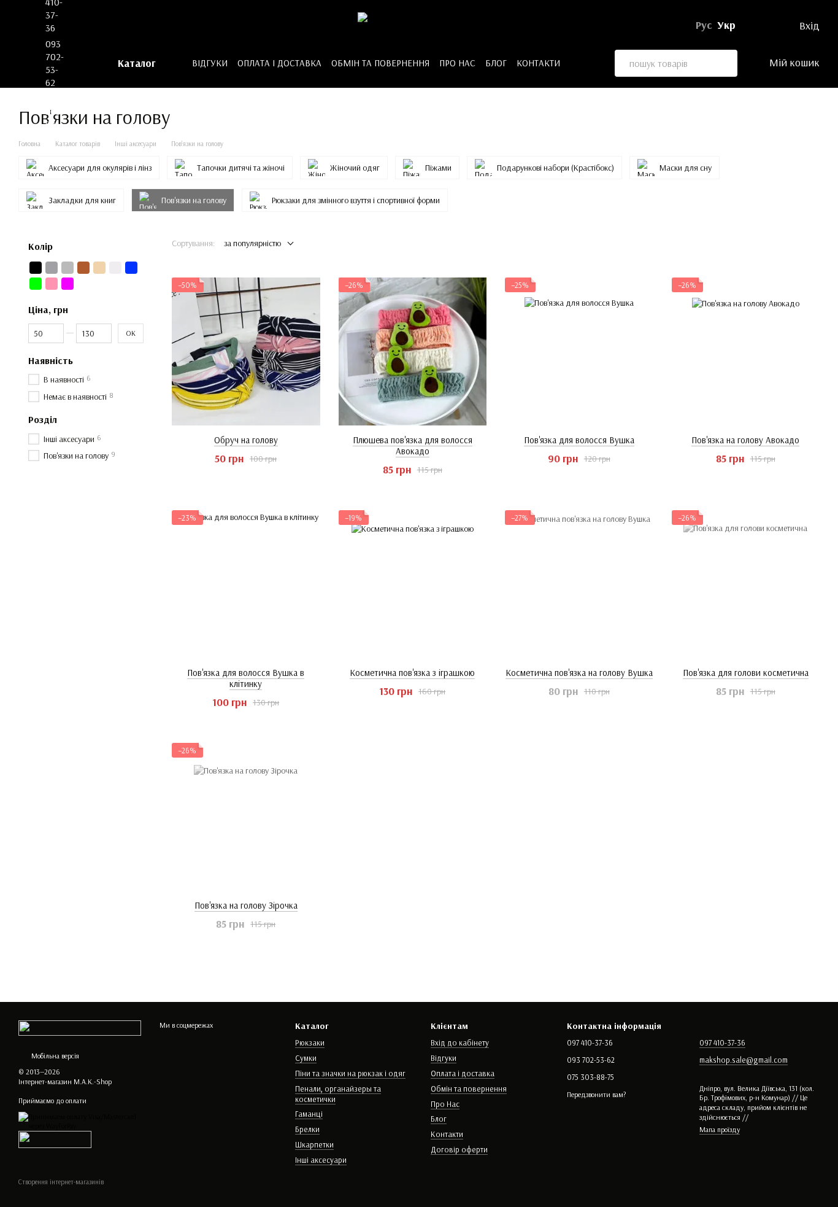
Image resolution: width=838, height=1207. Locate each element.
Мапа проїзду (719, 1129)
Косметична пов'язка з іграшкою (412, 672)
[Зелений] (35, 283)
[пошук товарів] (723, 63)
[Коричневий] (83, 267)
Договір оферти (459, 1149)
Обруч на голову (246, 440)
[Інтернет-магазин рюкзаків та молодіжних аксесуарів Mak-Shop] (79, 1026)
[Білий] (115, 267)
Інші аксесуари (321, 1160)
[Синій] (131, 267)
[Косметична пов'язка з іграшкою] (413, 584)
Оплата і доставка (279, 63)
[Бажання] (770, 25)
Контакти (538, 63)
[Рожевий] (51, 283)
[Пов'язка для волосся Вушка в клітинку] (246, 584)
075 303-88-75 (54, 118)
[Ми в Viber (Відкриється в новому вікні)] (110, 25)
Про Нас (457, 63)
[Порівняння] (750, 25)
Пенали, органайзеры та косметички (338, 1094)
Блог (496, 63)
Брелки (307, 1129)
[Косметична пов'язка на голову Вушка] (579, 584)
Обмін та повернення (380, 63)
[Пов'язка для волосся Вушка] (579, 351)
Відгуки (210, 63)
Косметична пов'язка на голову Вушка (579, 672)
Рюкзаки (310, 1042)
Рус (704, 25)
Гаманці (309, 1114)
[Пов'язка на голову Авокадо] (746, 351)
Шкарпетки (314, 1144)
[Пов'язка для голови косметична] (746, 584)
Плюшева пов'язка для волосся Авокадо (412, 445)
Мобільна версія (54, 1055)
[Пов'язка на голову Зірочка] (246, 817)
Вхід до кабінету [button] (460, 1042)
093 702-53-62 (54, 62)
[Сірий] (67, 267)
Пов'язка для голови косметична (746, 672)
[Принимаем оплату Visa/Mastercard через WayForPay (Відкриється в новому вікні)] (79, 1120)
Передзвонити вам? (596, 1094)
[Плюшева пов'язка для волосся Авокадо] (413, 351)
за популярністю (252, 243)
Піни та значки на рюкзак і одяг (350, 1073)
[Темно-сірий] (51, 267)
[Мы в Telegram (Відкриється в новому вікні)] (93, 25)
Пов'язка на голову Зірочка (246, 905)
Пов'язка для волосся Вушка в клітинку (245, 678)
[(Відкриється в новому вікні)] (54, 1138)
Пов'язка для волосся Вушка (579, 440)
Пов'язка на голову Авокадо (745, 440)
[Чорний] (35, 267)
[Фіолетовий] (67, 283)
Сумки (306, 1058)
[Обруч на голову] (246, 351)
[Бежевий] (99, 267)
